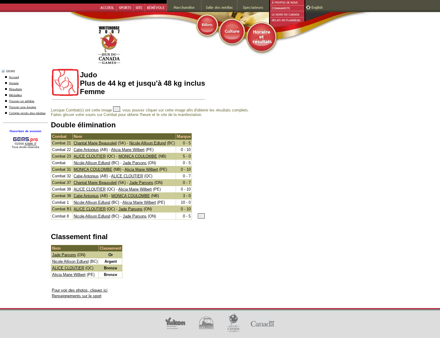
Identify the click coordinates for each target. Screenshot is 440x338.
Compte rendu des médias (27, 113)
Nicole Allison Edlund (147, 143)
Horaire (14, 83)
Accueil (14, 77)
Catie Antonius (86, 149)
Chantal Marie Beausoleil (95, 143)
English (317, 6)
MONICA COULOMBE (138, 156)
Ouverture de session (25, 131)
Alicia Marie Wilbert (128, 149)
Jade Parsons (135, 163)
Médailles (15, 95)
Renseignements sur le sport (76, 296)
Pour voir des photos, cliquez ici (79, 290)
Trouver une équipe (22, 107)
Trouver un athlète (21, 101)
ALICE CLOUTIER (90, 156)
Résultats (15, 89)
